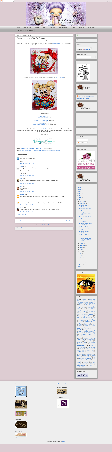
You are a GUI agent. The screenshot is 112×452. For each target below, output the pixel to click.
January (82, 262)
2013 (79, 197)
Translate (88, 49)
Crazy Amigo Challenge (43, 117)
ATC (78, 302)
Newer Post (20, 221)
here (53, 77)
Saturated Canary (81, 350)
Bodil (21, 186)
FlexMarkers (88, 321)
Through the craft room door (39, 124)
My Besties (79, 341)
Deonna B (22, 201)
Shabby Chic (80, 351)
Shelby (21, 156)
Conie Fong (83, 314)
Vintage (86, 362)
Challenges (81, 27)
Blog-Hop (88, 304)
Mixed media (81, 339)
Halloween (81, 327)
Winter (91, 365)
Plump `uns (79, 342)
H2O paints (93, 325)
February (82, 260)
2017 (79, 189)
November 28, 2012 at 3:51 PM (27, 183)
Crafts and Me (91, 314)
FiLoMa (21, 207)
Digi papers (86, 317)
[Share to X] (48, 148)
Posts (80, 140)
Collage (78, 314)
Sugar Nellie (86, 355)
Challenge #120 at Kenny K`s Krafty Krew (85, 224)
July (81, 249)
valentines (79, 362)
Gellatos (85, 324)
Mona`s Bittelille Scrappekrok (86, 96)
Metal (79, 338)
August (81, 247)
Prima (91, 343)
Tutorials (37, 27)
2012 (79, 199)
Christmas (22, 150)
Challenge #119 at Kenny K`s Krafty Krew (85, 235)
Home (18, 27)
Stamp (94, 353)
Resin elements (91, 347)
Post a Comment (22, 214)
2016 (79, 191)
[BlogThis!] (46, 148)
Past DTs (45, 27)
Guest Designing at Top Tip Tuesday (85, 217)
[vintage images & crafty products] (21, 396)
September (82, 245)
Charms (90, 310)
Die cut (90, 316)
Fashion (93, 320)
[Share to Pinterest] (51, 148)
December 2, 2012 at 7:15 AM (26, 211)
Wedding (83, 364)
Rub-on (81, 348)
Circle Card (91, 313)
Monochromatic (90, 339)
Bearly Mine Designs (90, 303)
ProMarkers (51, 150)
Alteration (84, 299)
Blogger (63, 441)
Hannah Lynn (89, 327)
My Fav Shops (91, 27)
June (81, 251)
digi (78, 317)
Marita (21, 166)
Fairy (88, 320)
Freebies (73, 27)
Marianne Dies (45, 150)
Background (80, 303)
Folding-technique (85, 323)
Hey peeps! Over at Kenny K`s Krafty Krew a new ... (85, 213)
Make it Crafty (80, 332)
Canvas (78, 308)
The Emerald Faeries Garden (86, 359)
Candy (83, 307)
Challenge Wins (27, 27)
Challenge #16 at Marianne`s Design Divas (84, 228)
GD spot (27, 150)
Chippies (93, 311)
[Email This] (45, 148)
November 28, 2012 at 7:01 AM (27, 163)
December (82, 201)
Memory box (86, 337)
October (82, 243)
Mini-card (93, 338)
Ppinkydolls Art (92, 342)
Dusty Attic (92, 319)
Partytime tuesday (41, 123)
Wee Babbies (91, 364)
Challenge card (81, 310)
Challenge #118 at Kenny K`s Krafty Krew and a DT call (85, 239)
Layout (79, 331)
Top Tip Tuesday (56, 43)
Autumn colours (84, 302)
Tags (94, 357)
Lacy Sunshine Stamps (90, 330)
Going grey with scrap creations (41, 120)
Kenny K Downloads (59, 77)
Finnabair (81, 321)
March (81, 258)
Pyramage (82, 347)
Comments (81, 142)
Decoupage (82, 316)
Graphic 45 (80, 325)
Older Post (69, 221)
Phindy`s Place (88, 341)
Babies (91, 302)
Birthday (81, 304)
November (82, 203)
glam (90, 324)
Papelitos (43, 121)
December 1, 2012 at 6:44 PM (26, 204)
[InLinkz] (77, 40)
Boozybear (93, 306)
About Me (52, 27)
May (81, 253)
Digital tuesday (42, 116)
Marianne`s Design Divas (83, 335)
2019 (79, 187)
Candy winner (91, 307)
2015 (79, 193)
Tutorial (92, 361)
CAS (84, 308)
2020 (79, 185)
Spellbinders (86, 353)
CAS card (90, 308)
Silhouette (79, 353)
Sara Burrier (89, 348)
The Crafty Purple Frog (85, 358)
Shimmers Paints (91, 351)
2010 (79, 266)
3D (77, 299)
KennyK (31, 150)
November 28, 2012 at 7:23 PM (27, 191)
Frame (94, 323)
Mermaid (93, 337)
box (79, 307)
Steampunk (81, 354)
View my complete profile (83, 98)
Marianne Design (37, 150)
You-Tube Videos (63, 27)
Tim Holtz (84, 361)
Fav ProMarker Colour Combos (25, 30)
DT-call (85, 319)
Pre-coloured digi (83, 343)
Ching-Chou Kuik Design (83, 311)
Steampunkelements (90, 354)
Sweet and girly (57, 150)
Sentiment (90, 350)
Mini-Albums (86, 338)
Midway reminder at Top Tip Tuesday (85, 209)
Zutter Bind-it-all (80, 366)
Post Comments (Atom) (47, 224)
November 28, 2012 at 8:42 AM (27, 175)
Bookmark (87, 306)
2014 (79, 195)
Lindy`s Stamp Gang (88, 331)
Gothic (94, 324)
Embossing (81, 320)
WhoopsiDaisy (81, 365)
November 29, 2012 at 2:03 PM (27, 198)
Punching (92, 345)
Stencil (78, 355)
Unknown (22, 194)
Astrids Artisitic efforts (88, 300)
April (81, 255)
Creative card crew (40, 119)
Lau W (21, 178)
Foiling (78, 323)
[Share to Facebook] (49, 148)
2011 (79, 264)
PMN (85, 342)
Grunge (86, 325)
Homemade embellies (84, 328)
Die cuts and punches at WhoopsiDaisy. (85, 220)
